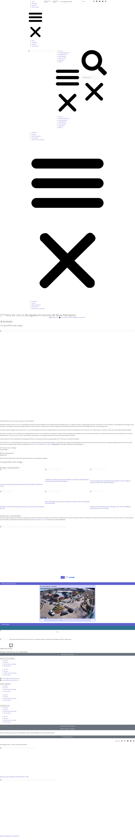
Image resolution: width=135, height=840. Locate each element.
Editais (60, 62)
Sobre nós (34, 3)
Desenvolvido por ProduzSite (9, 836)
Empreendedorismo (64, 53)
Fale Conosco (35, 7)
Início (33, 1)
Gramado (34, 132)
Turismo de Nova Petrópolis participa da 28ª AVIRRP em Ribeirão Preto (21, 485)
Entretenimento (62, 54)
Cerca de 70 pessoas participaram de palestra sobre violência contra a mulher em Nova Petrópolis (110, 481)
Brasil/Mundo (62, 56)
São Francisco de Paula (38, 139)
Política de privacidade (10, 664)
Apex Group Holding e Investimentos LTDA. (14, 777)
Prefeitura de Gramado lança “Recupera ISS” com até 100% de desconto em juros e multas (110, 507)
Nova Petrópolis (36, 136)
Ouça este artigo (7, 321)
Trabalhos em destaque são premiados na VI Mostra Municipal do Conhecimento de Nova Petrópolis (67, 480)
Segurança (61, 60)
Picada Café (35, 138)
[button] (35, 25)
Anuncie (34, 5)
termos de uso (42, 519)
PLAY (63, 577)
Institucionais (62, 58)
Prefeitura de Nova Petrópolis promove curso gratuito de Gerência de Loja (22, 507)
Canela (34, 134)
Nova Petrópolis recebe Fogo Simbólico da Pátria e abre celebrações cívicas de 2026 (67, 502)
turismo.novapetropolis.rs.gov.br (42, 444)
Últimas (60, 51)
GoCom (6, 660)
